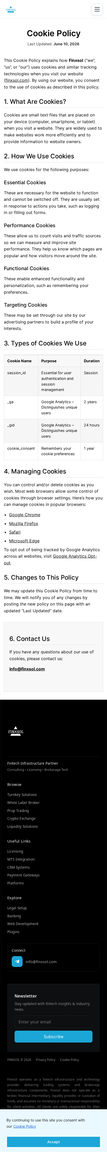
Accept (53, 1142)
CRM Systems (18, 867)
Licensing (15, 851)
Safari (15, 532)
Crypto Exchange (21, 818)
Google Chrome (24, 514)
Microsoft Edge (24, 540)
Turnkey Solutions (22, 794)
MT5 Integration (21, 859)
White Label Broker (23, 802)
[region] (53, 1130)
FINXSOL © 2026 (19, 1060)
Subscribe (53, 1036)
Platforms (15, 883)
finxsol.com (16, 80)
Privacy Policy (45, 1060)
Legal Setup (17, 907)
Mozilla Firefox (23, 523)
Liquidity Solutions (22, 826)
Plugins (13, 931)
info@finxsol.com (27, 668)
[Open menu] (97, 9)
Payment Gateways (23, 875)
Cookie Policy (24, 1126)
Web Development (22, 923)
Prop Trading (18, 810)
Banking (14, 915)
